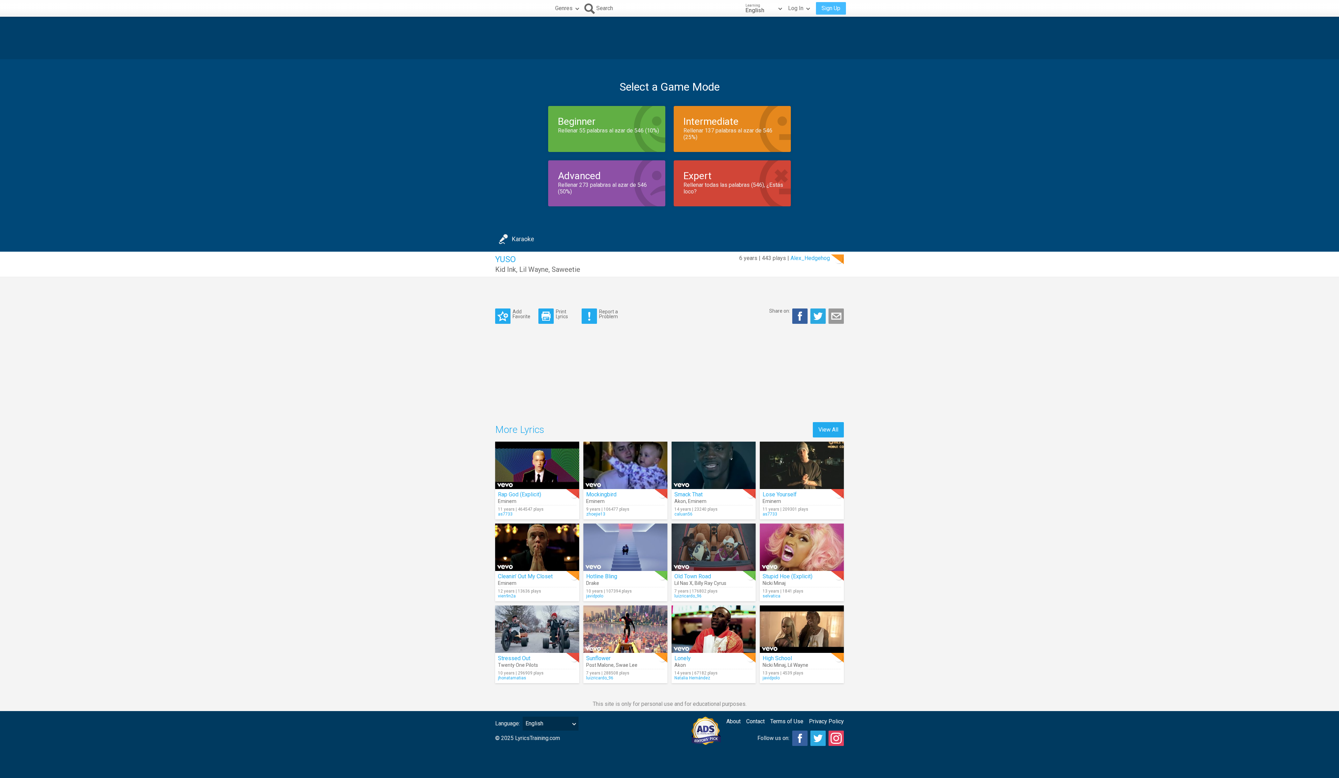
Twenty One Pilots (518, 665)
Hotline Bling (601, 576)
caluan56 (683, 514)
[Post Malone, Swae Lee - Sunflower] (625, 629)
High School (777, 658)
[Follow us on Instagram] (836, 738)
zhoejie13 (595, 514)
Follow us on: (773, 738)
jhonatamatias (512, 678)
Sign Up (831, 8)
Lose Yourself (780, 494)
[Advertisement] (669, 38)
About (733, 721)
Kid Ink (505, 269)
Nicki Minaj (774, 583)
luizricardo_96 (688, 596)
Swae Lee (626, 665)
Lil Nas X (683, 583)
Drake (592, 583)
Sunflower (598, 658)
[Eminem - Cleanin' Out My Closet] (537, 547)
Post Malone (600, 665)
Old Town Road (692, 576)
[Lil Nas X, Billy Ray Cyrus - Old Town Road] (714, 547)
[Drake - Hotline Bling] (625, 547)
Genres (564, 8)
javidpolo (594, 596)
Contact (755, 721)
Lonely (682, 658)
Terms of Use (786, 721)
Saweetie (566, 269)
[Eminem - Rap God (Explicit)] (537, 465)
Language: (507, 723)
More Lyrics (519, 429)
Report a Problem (608, 314)
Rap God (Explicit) (519, 494)
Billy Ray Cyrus (710, 583)
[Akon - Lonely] (714, 629)
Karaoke (523, 239)
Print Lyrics (562, 314)
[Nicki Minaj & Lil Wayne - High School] (802, 629)
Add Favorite (521, 314)
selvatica (771, 596)
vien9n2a (507, 596)
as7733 (505, 514)
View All (828, 429)
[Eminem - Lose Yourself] (802, 465)
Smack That (688, 494)
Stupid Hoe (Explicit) (787, 576)
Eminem (507, 501)
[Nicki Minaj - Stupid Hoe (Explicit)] (802, 547)
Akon (680, 501)
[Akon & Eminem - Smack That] (714, 465)
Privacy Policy (826, 721)
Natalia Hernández (692, 678)
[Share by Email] (836, 316)
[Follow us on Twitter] (818, 738)
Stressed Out (514, 658)
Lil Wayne (534, 269)
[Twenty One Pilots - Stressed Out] (537, 629)
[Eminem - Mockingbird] (625, 465)
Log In (795, 8)
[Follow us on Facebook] (800, 738)
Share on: (779, 310)
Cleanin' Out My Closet (525, 576)
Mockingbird (601, 494)
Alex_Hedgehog (810, 258)
